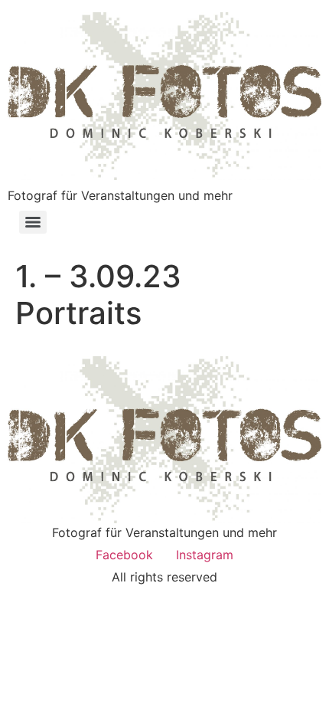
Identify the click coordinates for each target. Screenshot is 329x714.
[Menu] (33, 222)
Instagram (204, 554)
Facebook (124, 554)
